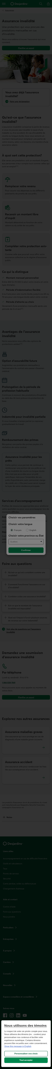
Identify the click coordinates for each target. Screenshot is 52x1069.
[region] (26, 1043)
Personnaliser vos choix (26, 1054)
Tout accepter (26, 1060)
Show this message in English (17, 1046)
